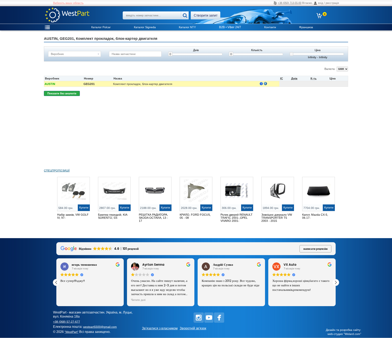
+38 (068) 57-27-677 (66, 321)
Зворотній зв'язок (193, 328)
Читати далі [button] (138, 300)
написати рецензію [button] (315, 249)
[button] (336, 282)
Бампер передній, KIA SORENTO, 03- (112, 216)
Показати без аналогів (61, 93)
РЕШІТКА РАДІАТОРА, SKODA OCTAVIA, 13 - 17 (153, 217)
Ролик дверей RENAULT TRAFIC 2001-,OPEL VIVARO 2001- (236, 217)
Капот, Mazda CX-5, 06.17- (315, 216)
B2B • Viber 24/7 (230, 27)
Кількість (256, 50)
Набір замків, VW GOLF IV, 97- (73, 216)
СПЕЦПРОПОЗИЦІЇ (57, 170)
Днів (196, 50)
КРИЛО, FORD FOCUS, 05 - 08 (195, 216)
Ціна (318, 50)
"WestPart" (71, 332)
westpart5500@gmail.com (100, 326)
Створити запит (205, 15)
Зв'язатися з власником (160, 328)
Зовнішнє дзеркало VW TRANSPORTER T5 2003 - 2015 (276, 217)
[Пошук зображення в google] (265, 83)
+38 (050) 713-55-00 (289, 2)
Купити (83, 207)
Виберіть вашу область (68, 2)
